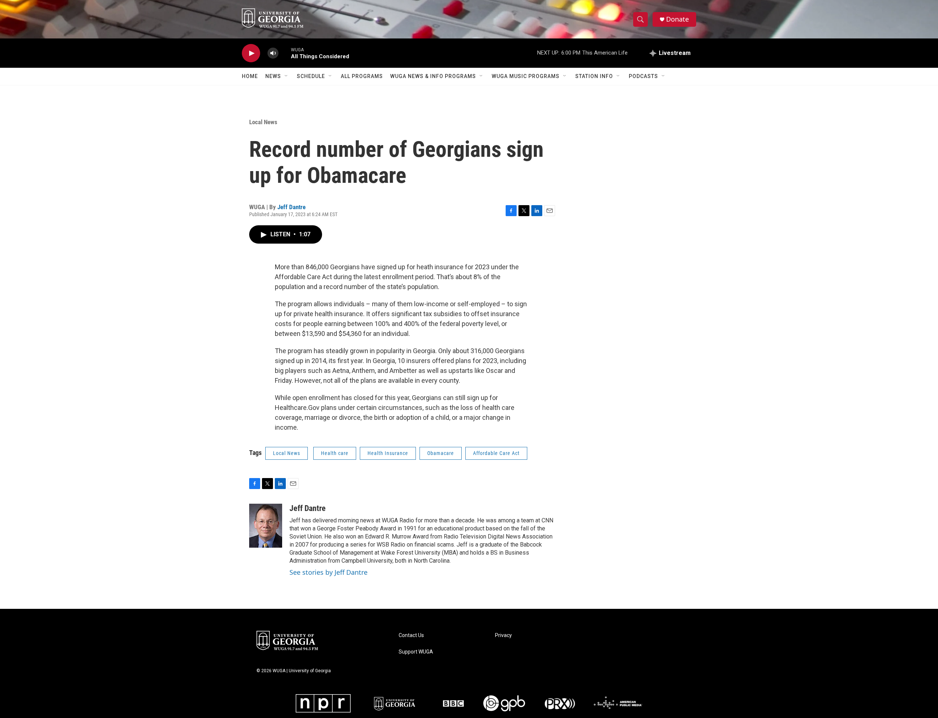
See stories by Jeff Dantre (328, 572)
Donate (677, 19)
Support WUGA (416, 652)
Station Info (594, 76)
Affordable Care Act (496, 453)
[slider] (285, 53)
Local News (263, 122)
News (273, 76)
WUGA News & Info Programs (433, 76)
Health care (334, 453)
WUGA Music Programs (526, 76)
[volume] (273, 53)
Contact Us (411, 635)
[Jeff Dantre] (265, 526)
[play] (251, 53)
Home (250, 76)
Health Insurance (388, 453)
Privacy (503, 635)
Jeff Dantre (291, 207)
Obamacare (440, 453)
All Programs (362, 76)
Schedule (311, 76)
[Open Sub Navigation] (286, 76)
